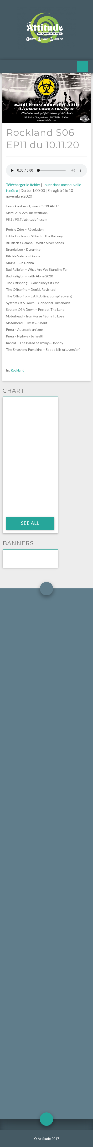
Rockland (17, 370)
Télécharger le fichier (23, 184)
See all (30, 523)
